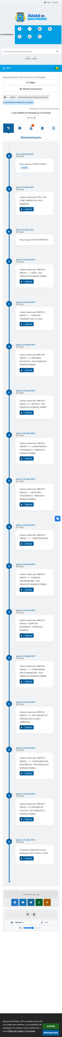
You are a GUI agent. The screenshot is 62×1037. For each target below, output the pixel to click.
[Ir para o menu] (54, 36)
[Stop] (34, 914)
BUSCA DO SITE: (9, 47)
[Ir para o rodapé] (24, 42)
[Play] (28, 914)
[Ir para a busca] (18, 42)
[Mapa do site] (29, 36)
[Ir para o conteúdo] (48, 36)
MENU (8, 68)
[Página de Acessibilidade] (40, 36)
